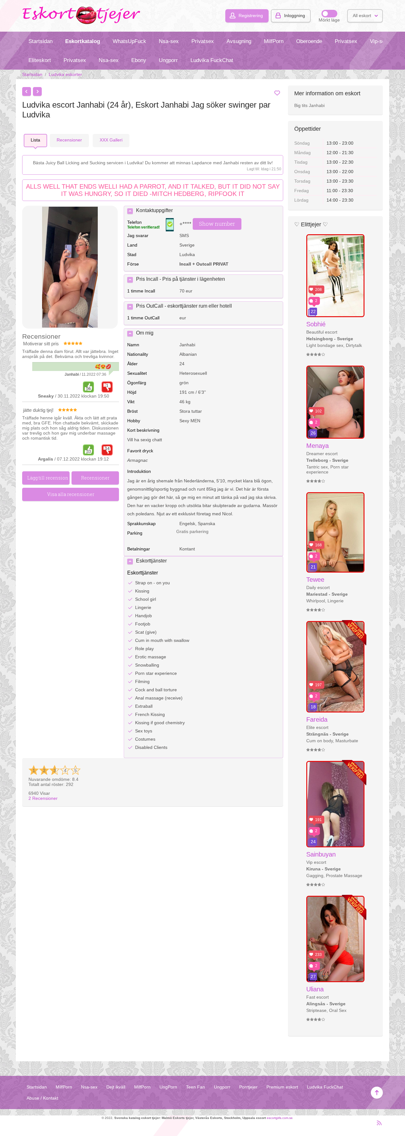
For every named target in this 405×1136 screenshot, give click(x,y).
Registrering (251, 15)
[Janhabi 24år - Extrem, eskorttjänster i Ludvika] (70, 268)
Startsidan (40, 41)
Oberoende (309, 41)
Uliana (315, 989)
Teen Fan (195, 1086)
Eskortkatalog (82, 41)
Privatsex (202, 41)
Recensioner (43, 798)
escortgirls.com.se (280, 1118)
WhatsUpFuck (129, 41)
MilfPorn (274, 41)
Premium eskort (282, 1086)
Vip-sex (379, 41)
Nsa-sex (169, 41)
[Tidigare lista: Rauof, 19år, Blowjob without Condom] (26, 91)
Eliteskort (39, 60)
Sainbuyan (321, 854)
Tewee (315, 579)
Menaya (317, 445)
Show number (217, 223)
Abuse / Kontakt (42, 1098)
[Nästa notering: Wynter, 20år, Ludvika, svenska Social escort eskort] (37, 91)
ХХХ (111, 139)
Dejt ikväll (115, 1086)
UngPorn (168, 1086)
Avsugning (239, 41)
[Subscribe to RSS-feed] (377, 1125)
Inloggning (294, 15)
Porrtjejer (248, 1086)
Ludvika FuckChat (211, 60)
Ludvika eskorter (65, 74)
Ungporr (168, 60)
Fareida (316, 719)
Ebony (138, 60)
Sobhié (316, 324)
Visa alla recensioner (70, 494)
